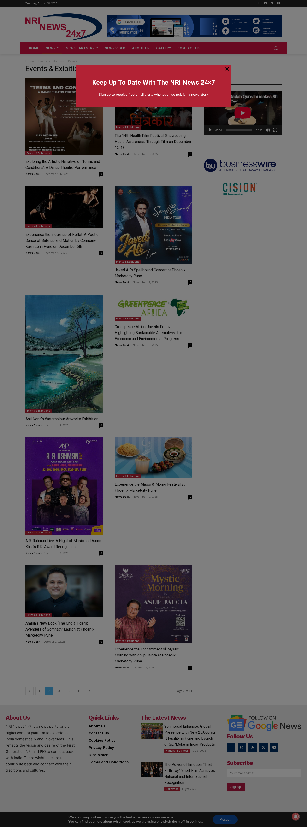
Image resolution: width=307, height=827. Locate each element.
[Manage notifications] (296, 816)
